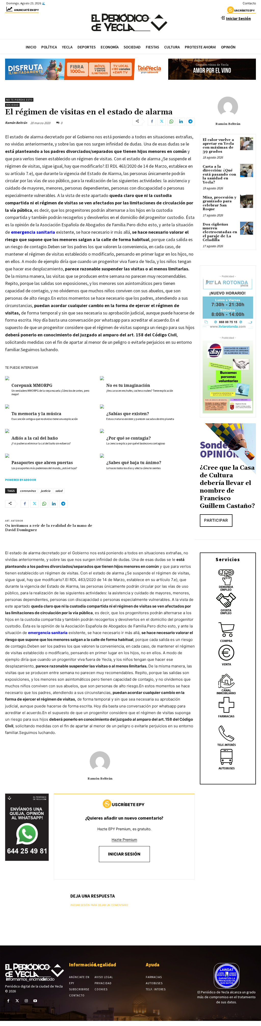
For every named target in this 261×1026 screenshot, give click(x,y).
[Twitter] (162, 121)
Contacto (249, 3)
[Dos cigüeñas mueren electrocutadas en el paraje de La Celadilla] (246, 228)
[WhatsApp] (171, 121)
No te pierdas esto (19, 99)
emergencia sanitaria (33, 232)
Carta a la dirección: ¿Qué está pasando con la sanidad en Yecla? (219, 174)
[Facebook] (152, 121)
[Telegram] (191, 121)
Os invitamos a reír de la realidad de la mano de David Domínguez (48, 527)
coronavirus (28, 491)
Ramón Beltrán (16, 123)
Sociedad (12, 105)
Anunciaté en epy (26, 9)
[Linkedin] (181, 121)
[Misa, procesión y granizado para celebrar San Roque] (246, 201)
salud (58, 491)
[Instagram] (26, 1001)
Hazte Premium (124, 839)
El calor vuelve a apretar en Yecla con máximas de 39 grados (218, 146)
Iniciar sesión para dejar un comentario (99, 904)
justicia (45, 491)
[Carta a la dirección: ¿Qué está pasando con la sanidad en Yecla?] (246, 170)
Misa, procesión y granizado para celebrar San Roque (219, 203)
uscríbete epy (244, 10)
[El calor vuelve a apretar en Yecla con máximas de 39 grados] (246, 143)
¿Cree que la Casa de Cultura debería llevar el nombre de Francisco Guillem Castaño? (227, 487)
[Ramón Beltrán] (100, 761)
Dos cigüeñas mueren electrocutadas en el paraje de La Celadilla (220, 232)
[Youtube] (35, 1001)
